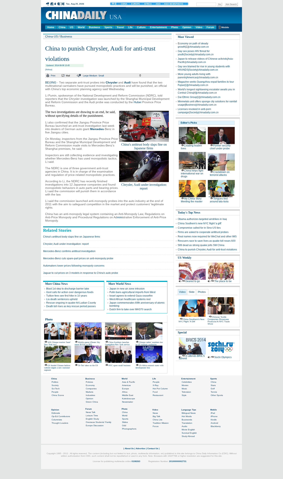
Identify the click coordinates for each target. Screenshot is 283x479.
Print (53, 75)
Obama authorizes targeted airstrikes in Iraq (202, 219)
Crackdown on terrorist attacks (220, 173)
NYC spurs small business (119, 365)
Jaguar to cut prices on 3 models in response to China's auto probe (80, 272)
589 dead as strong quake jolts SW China (201, 245)
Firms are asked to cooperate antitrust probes (203, 232)
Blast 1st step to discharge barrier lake (67, 288)
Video (199, 27)
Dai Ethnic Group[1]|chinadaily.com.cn (199, 97)
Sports (108, 27)
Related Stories (57, 230)
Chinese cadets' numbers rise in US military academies (149, 343)
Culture (141, 27)
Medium (93, 75)
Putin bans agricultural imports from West (132, 292)
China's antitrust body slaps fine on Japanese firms (144, 146)
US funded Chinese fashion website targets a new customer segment (57, 367)
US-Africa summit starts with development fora (149, 366)
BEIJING (50, 82)
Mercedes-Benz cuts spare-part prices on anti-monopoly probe (78, 258)
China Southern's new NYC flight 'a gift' (199, 223)
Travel (120, 27)
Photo (174, 27)
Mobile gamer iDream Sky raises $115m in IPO (87, 343)
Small (101, 75)
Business (94, 27)
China (62, 27)
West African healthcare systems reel (130, 299)
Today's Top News (189, 212)
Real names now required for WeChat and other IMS (207, 236)
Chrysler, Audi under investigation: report (144, 186)
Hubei (137, 102)
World (81, 27)
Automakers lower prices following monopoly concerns (73, 265)
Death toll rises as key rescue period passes (71, 306)
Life (130, 27)
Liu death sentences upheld (61, 299)
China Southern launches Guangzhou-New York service (117, 343)
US (71, 27)
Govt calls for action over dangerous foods (69, 292)
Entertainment (158, 27)
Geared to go (192, 281)
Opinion (186, 27)
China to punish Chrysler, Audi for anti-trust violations (207, 249)
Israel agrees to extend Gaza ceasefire (131, 295)
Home (50, 27)
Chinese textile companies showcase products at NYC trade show (219, 320)
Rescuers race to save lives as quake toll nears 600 (207, 240)
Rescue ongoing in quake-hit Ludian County (71, 302)
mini (119, 217)
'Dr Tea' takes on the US (88, 365)
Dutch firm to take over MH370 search (130, 309)
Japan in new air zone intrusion (127, 288)
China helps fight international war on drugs (192, 173)
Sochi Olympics (223, 357)
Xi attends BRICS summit (192, 357)
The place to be (223, 281)
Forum (210, 27)
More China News (56, 283)
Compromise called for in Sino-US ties (199, 227)
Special (182, 332)
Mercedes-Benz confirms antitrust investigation (69, 251)
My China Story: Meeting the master (191, 200)
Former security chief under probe (220, 147)
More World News (119, 283)
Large (86, 75)
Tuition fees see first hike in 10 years (66, 295)
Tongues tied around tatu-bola (219, 200)
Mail (68, 75)
